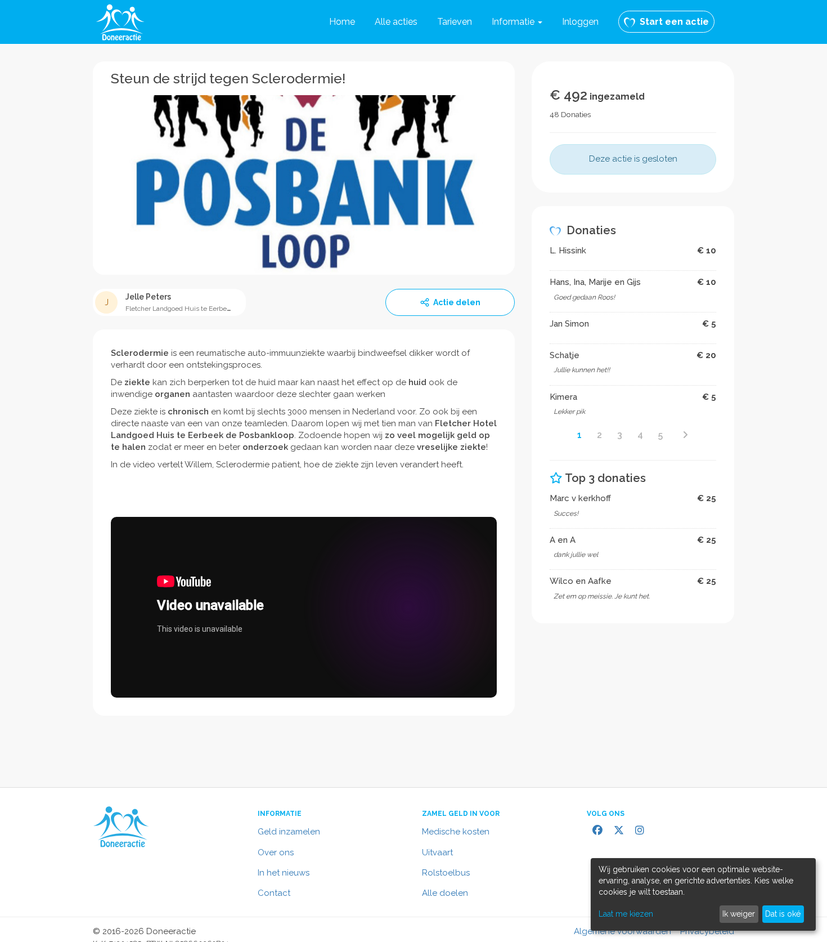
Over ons (276, 852)
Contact (274, 893)
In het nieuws (283, 873)
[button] (517, 22)
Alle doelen (445, 893)
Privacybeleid (707, 931)
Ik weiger (738, 913)
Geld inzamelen (289, 832)
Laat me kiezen (626, 913)
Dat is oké (783, 913)
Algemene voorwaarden (622, 931)
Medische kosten (455, 832)
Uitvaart (437, 852)
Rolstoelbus (446, 873)
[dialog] (703, 894)
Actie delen (456, 302)
